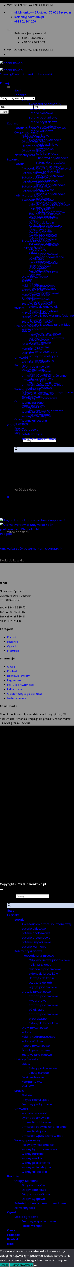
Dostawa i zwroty (18, 676)
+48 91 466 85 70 (33, 38)
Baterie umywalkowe (36, 186)
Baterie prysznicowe (43, 122)
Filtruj (4, 111)
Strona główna (10, 74)
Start (10, 910)
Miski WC (28, 353)
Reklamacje (14, 689)
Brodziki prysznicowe (36, 240)
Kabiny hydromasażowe (38, 286)
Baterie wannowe (41, 131)
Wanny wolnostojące (43, 356)
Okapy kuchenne (26, 132)
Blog (17, 433)
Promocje (21, 424)
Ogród (11, 425)
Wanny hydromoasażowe (39, 398)
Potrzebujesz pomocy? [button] (30, 33)
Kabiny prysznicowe (28, 195)
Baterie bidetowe (41, 113)
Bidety (26, 331)
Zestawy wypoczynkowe (39, 439)
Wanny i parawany (35, 329)
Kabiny (26, 281)
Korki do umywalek (35, 362)
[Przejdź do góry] (1, 889)
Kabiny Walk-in (32, 290)
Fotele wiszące (32, 434)
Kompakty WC (32, 349)
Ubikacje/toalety (26, 326)
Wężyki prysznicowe (43, 236)
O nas (11, 667)
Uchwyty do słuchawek (45, 227)
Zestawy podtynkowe (37, 322)
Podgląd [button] (6, 534)
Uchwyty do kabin (41, 222)
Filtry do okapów (33, 137)
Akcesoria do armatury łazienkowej (46, 168)
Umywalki (45, 74)
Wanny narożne (33, 403)
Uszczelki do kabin (48, 171)
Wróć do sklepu (25, 490)
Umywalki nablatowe (36, 371)
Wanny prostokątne (43, 352)
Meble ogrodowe (26, 430)
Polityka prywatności (20, 685)
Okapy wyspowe (33, 150)
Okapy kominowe (34, 141)
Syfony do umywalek (43, 307)
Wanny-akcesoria (34, 421)
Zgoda (4, 1265)
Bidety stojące (39, 340)
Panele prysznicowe (36, 295)
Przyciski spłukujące (35, 313)
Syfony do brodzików (50, 162)
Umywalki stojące (34, 380)
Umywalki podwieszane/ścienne (51, 316)
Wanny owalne (32, 407)
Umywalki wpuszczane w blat (49, 325)
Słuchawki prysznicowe (52, 158)
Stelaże (19, 308)
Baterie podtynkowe (43, 117)
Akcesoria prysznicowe (38, 200)
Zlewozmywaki (24, 155)
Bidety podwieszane (50, 257)
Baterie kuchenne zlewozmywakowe (40, 128)
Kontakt (12, 671)
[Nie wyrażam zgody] (35, 1265)
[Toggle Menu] (8, 29)
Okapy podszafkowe (36, 146)
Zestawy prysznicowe (37, 304)
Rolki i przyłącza (47, 153)
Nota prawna (16, 698)
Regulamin (14, 680)
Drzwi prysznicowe (35, 277)
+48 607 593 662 (33, 42)
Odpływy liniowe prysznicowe (49, 204)
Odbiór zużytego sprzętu (24, 694)
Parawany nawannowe (38, 394)
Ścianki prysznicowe (36, 299)
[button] (19, 459)
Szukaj (11, 896)
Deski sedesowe (33, 344)
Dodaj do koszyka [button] (12, 560)
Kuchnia (20, 365)
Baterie (19, 164)
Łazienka (20, 95)
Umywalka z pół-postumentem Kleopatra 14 (31, 548)
